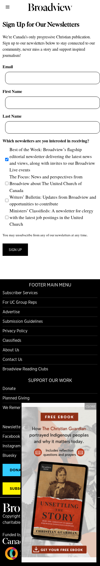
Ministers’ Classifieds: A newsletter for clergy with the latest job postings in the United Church (51, 217)
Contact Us (12, 359)
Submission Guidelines (23, 321)
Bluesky (9, 455)
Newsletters (13, 426)
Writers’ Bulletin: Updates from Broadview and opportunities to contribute (52, 200)
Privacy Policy (15, 330)
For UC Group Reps (20, 302)
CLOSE (90, 406)
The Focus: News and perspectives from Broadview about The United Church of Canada (46, 183)
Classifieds (12, 340)
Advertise (11, 311)
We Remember (15, 407)
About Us (11, 349)
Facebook (11, 436)
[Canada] (15, 542)
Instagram (12, 445)
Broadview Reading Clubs (25, 369)
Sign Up (15, 250)
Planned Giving (16, 398)
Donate (9, 388)
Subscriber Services (20, 292)
